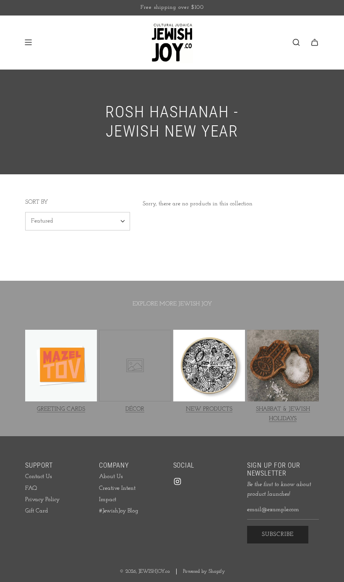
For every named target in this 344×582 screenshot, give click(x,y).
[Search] (296, 42)
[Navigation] (28, 42)
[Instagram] (177, 481)
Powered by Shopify (204, 571)
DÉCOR (134, 409)
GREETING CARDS (61, 409)
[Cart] (314, 42)
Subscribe (278, 534)
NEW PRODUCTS (209, 409)
